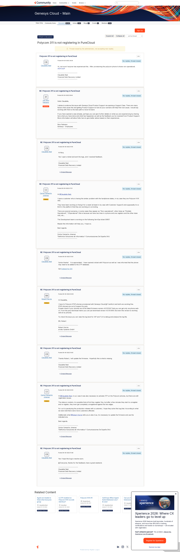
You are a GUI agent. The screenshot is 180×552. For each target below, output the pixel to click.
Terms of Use (83, 547)
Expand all (109, 36)
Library (76, 23)
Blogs (86, 23)
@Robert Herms (76, 415)
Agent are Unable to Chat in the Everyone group (44, 500)
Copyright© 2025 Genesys (50, 547)
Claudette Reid (46, 66)
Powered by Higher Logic (90, 549)
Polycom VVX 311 (86, 498)
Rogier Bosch (86, 501)
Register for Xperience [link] (154, 541)
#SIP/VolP (61, 69)
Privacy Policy (96, 547)
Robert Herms (47, 299)
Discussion (63, 23)
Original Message (66, 172)
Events (95, 23)
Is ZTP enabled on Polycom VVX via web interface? (66, 500)
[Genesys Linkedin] (118, 547)
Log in (143, 3)
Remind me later (154, 547)
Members (106, 23)
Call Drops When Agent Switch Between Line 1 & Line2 (110, 500)
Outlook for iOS (66, 269)
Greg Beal (63, 505)
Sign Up (140, 30)
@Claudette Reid (65, 194)
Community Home (50, 23)
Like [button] (138, 56)
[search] (117, 2)
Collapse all (120, 36)
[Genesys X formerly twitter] (127, 547)
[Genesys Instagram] (123, 547)
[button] (64, 2)
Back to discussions (46, 37)
